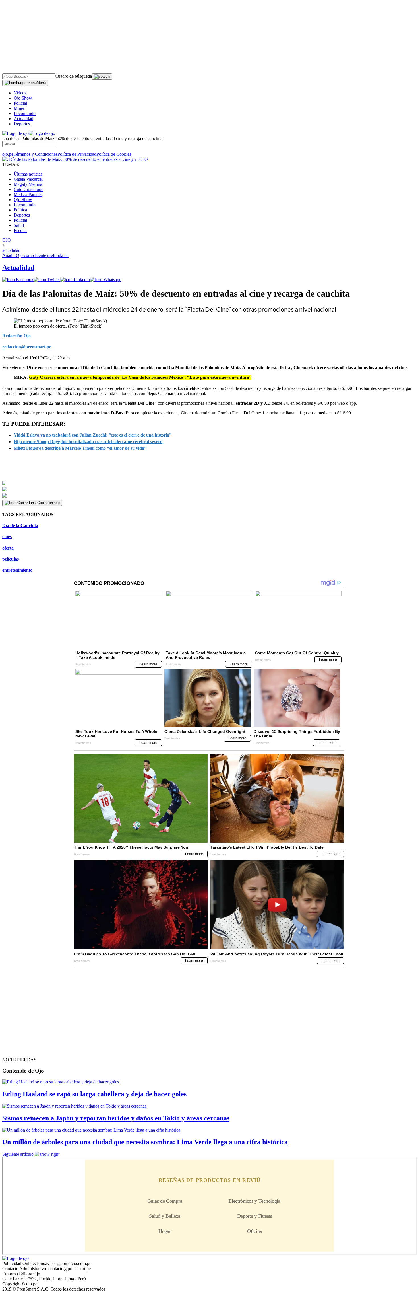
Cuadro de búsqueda (73, 76)
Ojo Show (23, 98)
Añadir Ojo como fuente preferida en (35, 255)
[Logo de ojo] (15, 133)
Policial (20, 103)
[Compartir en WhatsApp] (105, 279)
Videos (20, 92)
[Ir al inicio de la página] (15, 1049)
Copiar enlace (48, 503)
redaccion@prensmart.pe (26, 346)
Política (20, 209)
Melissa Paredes (28, 194)
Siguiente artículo (18, 1154)
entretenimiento (17, 570)
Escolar (20, 230)
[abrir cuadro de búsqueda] (102, 76)
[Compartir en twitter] (47, 279)
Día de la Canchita (20, 525)
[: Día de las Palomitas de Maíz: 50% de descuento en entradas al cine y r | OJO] (75, 159)
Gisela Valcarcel (28, 179)
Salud (19, 225)
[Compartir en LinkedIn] (75, 279)
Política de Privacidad (76, 154)
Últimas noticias (28, 174)
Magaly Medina (28, 184)
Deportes (22, 123)
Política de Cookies (113, 154)
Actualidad (23, 118)
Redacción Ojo (16, 335)
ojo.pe (7, 154)
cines (7, 536)
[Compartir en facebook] (18, 279)
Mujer (19, 108)
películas (10, 559)
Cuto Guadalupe (28, 189)
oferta (8, 548)
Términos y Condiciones (35, 154)
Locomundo (25, 113)
